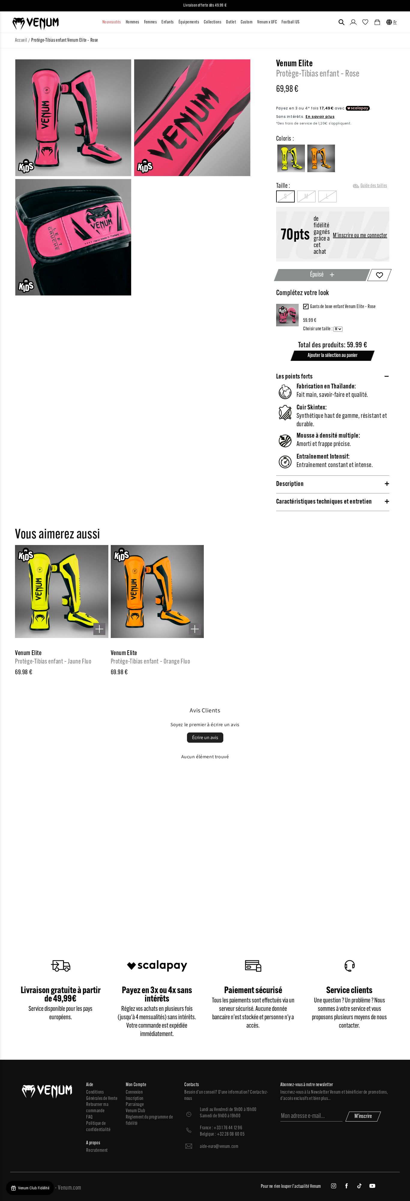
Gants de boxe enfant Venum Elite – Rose (342, 306)
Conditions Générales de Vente (101, 1095)
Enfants (167, 22)
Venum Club (135, 1111)
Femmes (150, 22)
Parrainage (135, 1104)
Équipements (189, 22)
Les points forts (294, 376)
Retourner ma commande (97, 1107)
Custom (246, 22)
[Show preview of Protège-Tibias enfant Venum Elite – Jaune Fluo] (99, 629)
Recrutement (97, 1150)
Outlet (231, 22)
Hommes (132, 22)
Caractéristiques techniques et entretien (324, 502)
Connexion (134, 1092)
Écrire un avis (205, 737)
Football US (290, 22)
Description (290, 484)
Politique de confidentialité (98, 1126)
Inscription (134, 1098)
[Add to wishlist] (379, 275)
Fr (395, 22)
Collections (212, 22)
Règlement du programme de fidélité (149, 1120)
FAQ (89, 1117)
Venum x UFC (267, 22)
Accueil (21, 40)
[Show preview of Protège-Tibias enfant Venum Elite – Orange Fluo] (195, 629)
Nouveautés (111, 22)
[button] (341, 22)
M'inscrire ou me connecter (360, 236)
